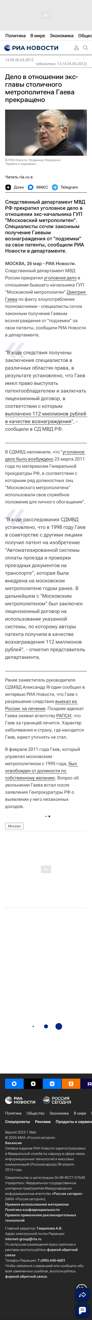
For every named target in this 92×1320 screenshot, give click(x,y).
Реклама (43, 1121)
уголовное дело (60, 277)
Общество (35, 1113)
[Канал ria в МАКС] (14, 1084)
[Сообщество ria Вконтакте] (52, 1084)
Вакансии (13, 1143)
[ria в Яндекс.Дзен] (33, 1084)
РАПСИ (63, 715)
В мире (80, 1113)
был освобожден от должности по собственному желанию (41, 770)
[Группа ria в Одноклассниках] (71, 1084)
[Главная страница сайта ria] (30, 48)
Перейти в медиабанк (21, 164)
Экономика (59, 1113)
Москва (14, 826)
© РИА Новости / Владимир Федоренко (33, 160)
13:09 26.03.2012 (19, 60)
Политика (13, 1113)
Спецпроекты (17, 1121)
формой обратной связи (26, 1276)
